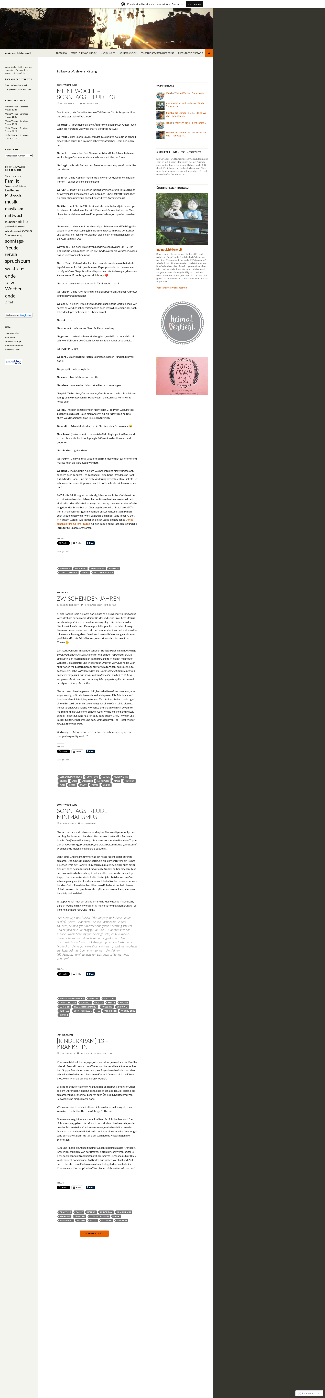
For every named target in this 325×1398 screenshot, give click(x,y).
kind (8, 190)
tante (9, 282)
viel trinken (110, 1011)
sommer (26, 231)
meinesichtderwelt (18, 53)
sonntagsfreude (128, 53)
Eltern (7, 176)
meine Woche (97, 568)
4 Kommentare (90, 103)
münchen (129, 781)
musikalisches (108, 53)
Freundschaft (12, 186)
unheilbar (122, 1220)
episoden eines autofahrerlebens (157, 53)
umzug (106, 785)
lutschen (65, 1007)
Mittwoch (13, 195)
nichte (23, 221)
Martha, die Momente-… (178, 112)
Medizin (81, 1220)
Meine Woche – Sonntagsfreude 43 (86, 93)
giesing (63, 781)
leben (15, 190)
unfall (85, 573)
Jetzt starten (194, 4)
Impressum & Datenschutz (19, 89)
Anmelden (10, 337)
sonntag (64, 1011)
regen (72, 785)
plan (62, 785)
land (74, 781)
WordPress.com (12, 349)
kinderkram (106, 1212)
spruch (11, 254)
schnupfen (122, 1007)
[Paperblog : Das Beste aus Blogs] (13, 362)
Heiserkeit (86, 1003)
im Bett (111, 1003)
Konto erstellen (12, 333)
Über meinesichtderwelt (190, 53)
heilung (91, 1212)
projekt (21, 226)
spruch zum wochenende (83, 53)
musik (11, 201)
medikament (66, 1220)
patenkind (11, 226)
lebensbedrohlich (99, 1216)
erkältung (80, 568)
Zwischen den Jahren (88, 598)
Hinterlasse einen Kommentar (100, 605)
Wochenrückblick (103, 573)
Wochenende (128, 1011)
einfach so (61, 53)
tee (98, 1011)
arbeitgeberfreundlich (72, 999)
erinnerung (16, 176)
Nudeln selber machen (85, 1007)
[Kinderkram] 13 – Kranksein (82, 1043)
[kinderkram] (65, 1034)
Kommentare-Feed (14, 345)
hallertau (23, 186)
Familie (106, 777)
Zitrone (64, 1015)
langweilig (103, 781)
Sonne (9, 235)
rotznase (107, 1220)
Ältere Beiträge (94, 1234)
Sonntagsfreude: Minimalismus (83, 813)
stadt (83, 785)
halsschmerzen (68, 1003)
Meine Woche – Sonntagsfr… (190, 93)
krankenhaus (124, 1212)
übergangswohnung (71, 777)
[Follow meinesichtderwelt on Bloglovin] (18, 315)
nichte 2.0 (114, 568)
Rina (168, 93)
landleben (87, 781)
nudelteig (107, 1007)
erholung (94, 999)
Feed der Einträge (13, 341)
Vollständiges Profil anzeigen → (173, 287)
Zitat (9, 302)
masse (117, 781)
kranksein (80, 1216)
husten (99, 1003)
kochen (124, 1003)
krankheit (65, 1216)
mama (116, 1216)
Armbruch (65, 568)
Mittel (93, 1220)
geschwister (121, 777)
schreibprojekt (13, 231)
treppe (94, 785)
